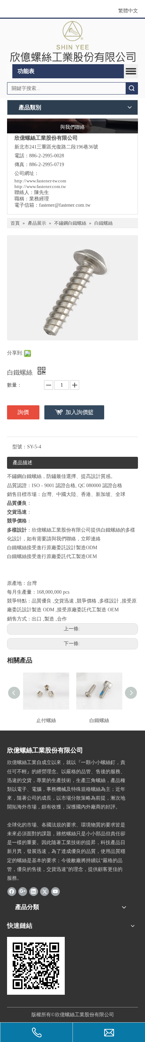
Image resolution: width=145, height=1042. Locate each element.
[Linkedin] (33, 891)
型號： (19, 446)
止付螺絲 (46, 720)
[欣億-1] (72, 41)
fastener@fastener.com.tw (64, 205)
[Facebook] (11, 891)
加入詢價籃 (79, 412)
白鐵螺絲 (99, 720)
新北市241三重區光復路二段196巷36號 (56, 147)
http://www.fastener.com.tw (40, 186)
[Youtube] (55, 891)
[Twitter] (44, 891)
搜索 (132, 88)
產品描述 (22, 462)
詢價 (23, 412)
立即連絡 (91, 538)
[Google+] (22, 891)
